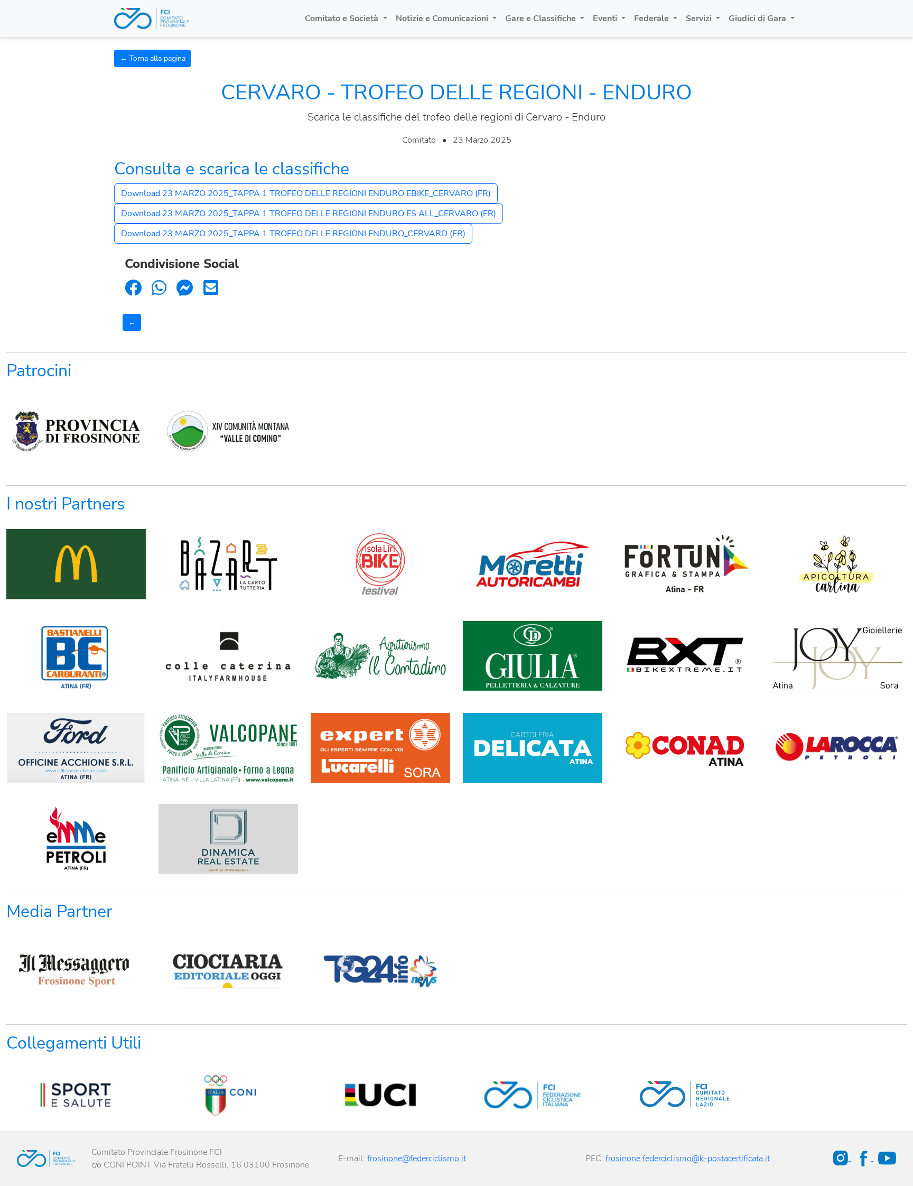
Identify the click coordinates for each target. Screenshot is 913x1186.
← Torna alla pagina (152, 58)
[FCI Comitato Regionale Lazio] (684, 1094)
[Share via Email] (210, 288)
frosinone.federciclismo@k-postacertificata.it (687, 1158)
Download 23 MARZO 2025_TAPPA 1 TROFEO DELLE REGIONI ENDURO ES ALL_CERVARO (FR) (308, 213)
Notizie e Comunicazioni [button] (443, 18)
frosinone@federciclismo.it (416, 1158)
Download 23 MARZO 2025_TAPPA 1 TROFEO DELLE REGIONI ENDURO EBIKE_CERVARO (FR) (306, 193)
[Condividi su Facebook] (133, 288)
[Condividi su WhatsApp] (159, 288)
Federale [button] (652, 18)
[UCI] (380, 1094)
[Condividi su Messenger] (184, 288)
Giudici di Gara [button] (758, 18)
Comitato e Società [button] (342, 18)
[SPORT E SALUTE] (76, 1094)
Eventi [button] (606, 18)
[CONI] (228, 1094)
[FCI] (532, 1094)
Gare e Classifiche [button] (541, 18)
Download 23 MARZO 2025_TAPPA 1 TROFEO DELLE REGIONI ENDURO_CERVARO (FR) (293, 233)
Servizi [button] (700, 18)
